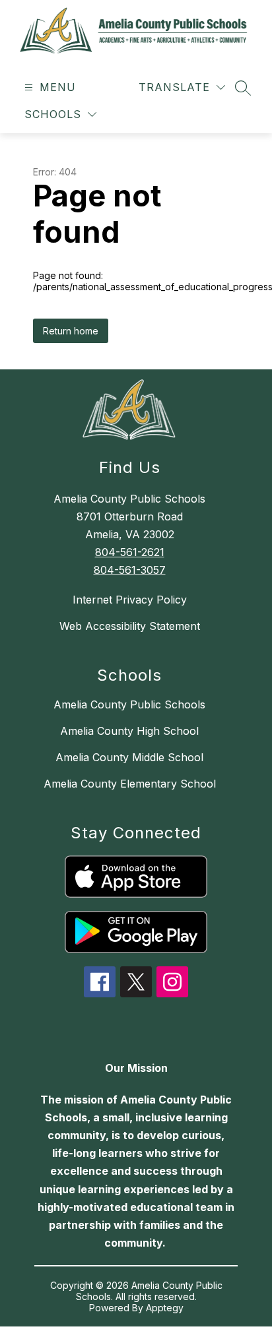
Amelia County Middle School (129, 757)
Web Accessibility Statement (129, 626)
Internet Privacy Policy (130, 599)
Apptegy (165, 1307)
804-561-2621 (129, 552)
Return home (70, 330)
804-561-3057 (130, 569)
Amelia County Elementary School (130, 783)
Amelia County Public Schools (129, 704)
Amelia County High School (129, 730)
